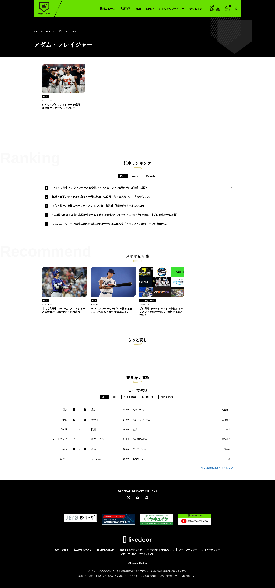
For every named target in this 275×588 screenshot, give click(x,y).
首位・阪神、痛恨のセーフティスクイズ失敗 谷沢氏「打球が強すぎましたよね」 (99, 205)
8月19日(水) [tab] (148, 397)
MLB (138, 8)
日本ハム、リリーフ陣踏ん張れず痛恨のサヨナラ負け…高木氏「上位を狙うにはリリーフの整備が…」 (110, 223)
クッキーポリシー (211, 549)
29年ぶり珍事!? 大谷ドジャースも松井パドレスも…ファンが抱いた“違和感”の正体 (99, 187)
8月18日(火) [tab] (167, 397)
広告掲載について (82, 549)
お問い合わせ (61, 549)
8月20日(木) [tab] (130, 397)
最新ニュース (107, 8)
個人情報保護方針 (105, 549)
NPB (149, 8)
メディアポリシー (188, 549)
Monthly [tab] (150, 176)
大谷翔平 (125, 8)
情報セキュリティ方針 (131, 549)
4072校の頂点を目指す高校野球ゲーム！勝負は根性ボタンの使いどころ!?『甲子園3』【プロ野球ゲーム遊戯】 (115, 214)
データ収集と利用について (160, 549)
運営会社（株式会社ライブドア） (137, 554)
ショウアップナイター (171, 8)
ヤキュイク (195, 8)
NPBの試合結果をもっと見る (215, 468)
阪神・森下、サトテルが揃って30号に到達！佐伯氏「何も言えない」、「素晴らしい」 (102, 196)
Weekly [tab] (136, 176)
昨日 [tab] (115, 397)
